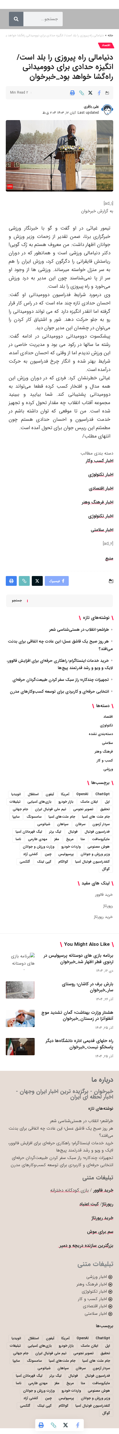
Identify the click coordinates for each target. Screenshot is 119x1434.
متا (83, 839)
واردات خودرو (71, 846)
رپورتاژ (108, 906)
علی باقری (91, 106)
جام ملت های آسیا (96, 816)
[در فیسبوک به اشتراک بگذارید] (99, 92)
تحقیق (105, 809)
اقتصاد (106, 45)
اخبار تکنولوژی (100, 474)
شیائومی (43, 824)
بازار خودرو (65, 801)
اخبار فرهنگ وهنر (97, 502)
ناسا (18, 839)
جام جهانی (20, 809)
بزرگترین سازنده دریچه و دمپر (85, 1245)
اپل (107, 801)
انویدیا (16, 794)
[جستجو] (16, 19)
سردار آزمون (101, 824)
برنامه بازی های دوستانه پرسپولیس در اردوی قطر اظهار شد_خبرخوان (78, 958)
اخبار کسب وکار (99, 460)
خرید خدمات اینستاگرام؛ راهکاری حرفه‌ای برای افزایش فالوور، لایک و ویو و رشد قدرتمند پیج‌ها (60, 1147)
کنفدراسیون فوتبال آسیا (92, 861)
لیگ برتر (55, 831)
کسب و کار (105, 760)
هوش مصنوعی (99, 846)
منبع (109, 558)
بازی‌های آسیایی (39, 801)
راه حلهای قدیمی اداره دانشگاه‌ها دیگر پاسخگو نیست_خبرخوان (79, 1044)
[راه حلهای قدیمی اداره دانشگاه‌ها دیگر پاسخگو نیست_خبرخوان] (20, 1046)
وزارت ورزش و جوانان (38, 846)
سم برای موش (100, 1231)
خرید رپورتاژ (103, 917)
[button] (81, 92)
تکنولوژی (106, 725)
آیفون (50, 794)
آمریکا (65, 794)
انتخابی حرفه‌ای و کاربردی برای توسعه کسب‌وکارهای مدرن (59, 691)
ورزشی (108, 769)
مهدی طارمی (37, 839)
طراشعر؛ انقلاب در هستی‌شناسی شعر (79, 629)
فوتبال (73, 831)
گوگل (106, 869)
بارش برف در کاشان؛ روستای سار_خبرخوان (87, 987)
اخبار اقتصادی (101, 488)
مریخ (70, 839)
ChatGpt (102, 794)
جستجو (17, 600)
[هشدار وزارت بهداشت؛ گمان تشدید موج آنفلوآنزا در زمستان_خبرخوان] (20, 1018)
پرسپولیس (66, 854)
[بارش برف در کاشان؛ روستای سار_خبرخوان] (20, 990)
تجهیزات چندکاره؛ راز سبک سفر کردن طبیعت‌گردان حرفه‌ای (60, 680)
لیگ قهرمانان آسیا (29, 831)
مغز (56, 839)
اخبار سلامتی (102, 529)
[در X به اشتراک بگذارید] (90, 92)
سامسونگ (34, 816)
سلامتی (107, 743)
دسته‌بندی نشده (101, 734)
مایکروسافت (101, 839)
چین (48, 854)
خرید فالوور (104, 895)
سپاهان (62, 824)
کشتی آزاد (30, 854)
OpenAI (82, 794)
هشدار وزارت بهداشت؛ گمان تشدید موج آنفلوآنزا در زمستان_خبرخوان (77, 1015)
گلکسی (25, 861)
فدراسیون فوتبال (97, 831)
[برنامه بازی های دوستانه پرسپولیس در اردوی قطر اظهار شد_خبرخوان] (20, 961)
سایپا (16, 816)
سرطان (80, 824)
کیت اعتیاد (89, 1204)
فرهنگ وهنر (104, 751)
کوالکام (63, 861)
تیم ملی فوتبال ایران (50, 809)
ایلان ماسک (89, 801)
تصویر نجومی (83, 809)
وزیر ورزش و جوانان (95, 854)
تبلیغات (15, 801)
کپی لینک (44, 861)
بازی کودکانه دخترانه (69, 1190)
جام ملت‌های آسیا (62, 816)
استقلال (33, 794)
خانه (110, 35)
